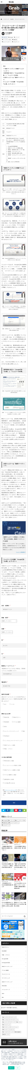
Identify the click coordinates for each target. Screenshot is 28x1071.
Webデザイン (5, 947)
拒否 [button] (18, 1067)
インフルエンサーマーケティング (11, 1019)
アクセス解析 (5, 970)
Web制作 (4, 951)
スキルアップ (16, 41)
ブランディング (7, 1024)
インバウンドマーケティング (10, 1017)
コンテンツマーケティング (9, 1022)
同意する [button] (11, 1067)
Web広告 (12, 19)
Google (11, 37)
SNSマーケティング (7, 981)
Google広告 (5, 958)
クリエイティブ (6, 989)
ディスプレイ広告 (7, 39)
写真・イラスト (6, 955)
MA (3, 997)
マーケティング (6, 19)
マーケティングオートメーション (11, 1027)
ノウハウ (17, 37)
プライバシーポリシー (10, 790)
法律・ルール (6, 1034)
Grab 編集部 (8, 33)
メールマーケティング (8, 1032)
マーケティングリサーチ (9, 1029)
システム (19, 1022)
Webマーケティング (7, 966)
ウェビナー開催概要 (20, 552)
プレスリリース (6, 974)
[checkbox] (14, 704)
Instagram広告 (6, 962)
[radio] (4, 704)
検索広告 (15, 39)
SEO (3, 993)
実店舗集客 (18, 1032)
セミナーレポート (7, 41)
